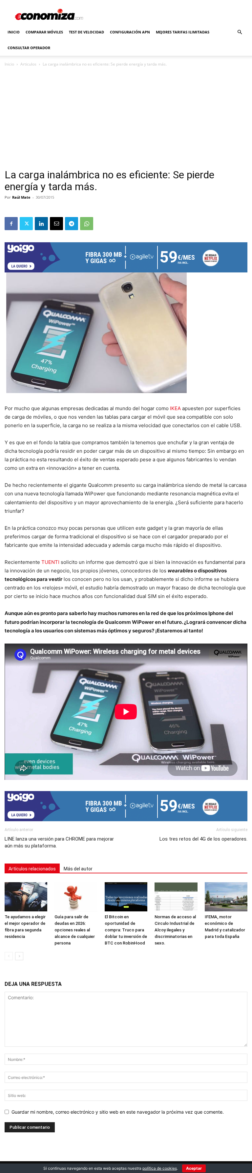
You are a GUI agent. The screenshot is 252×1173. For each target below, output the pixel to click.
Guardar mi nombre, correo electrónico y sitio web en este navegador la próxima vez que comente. (117, 1112)
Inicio (14, 32)
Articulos (28, 64)
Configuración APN (130, 32)
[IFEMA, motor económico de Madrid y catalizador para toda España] (226, 897)
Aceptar (194, 1168)
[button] (239, 32)
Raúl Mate (21, 197)
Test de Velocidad (86, 32)
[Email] (56, 223)
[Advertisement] (126, 120)
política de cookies (159, 1168)
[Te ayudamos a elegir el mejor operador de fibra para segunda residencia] (26, 897)
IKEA (175, 408)
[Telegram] (71, 223)
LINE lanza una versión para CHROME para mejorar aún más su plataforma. (59, 842)
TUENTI (50, 562)
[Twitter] (26, 223)
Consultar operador (29, 47)
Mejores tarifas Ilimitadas (182, 32)
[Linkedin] (41, 223)
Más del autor (78, 868)
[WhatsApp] (86, 223)
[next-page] (19, 956)
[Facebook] (11, 223)
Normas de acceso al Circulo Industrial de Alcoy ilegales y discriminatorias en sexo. (175, 929)
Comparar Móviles (44, 32)
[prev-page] (9, 956)
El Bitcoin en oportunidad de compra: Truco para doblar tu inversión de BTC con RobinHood (126, 929)
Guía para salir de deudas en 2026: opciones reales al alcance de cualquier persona (74, 929)
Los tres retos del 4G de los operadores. (203, 839)
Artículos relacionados (32, 868)
